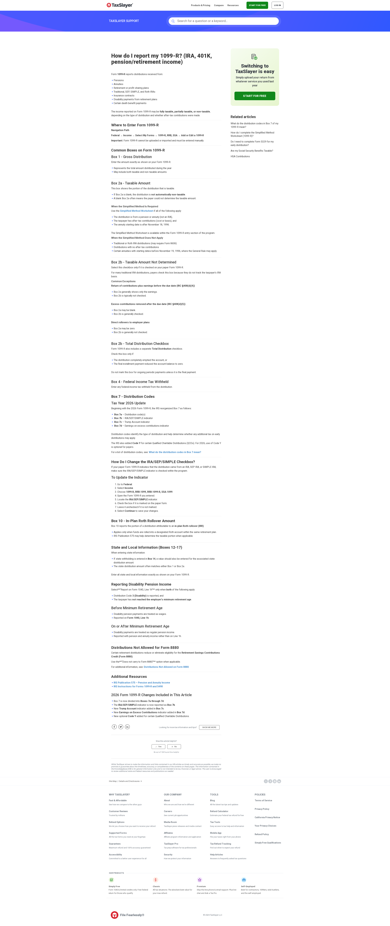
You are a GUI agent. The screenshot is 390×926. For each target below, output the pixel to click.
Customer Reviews (118, 811)
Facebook (114, 726)
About (167, 800)
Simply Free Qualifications (268, 842)
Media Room (170, 822)
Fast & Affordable (118, 800)
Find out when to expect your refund (225, 848)
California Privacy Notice (267, 817)
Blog (212, 800)
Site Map (113, 781)
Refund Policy (262, 834)
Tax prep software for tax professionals (180, 848)
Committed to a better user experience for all (128, 859)
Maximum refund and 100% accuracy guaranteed (130, 848)
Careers (168, 811)
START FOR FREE (257, 5)
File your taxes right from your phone (225, 837)
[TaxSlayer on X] (266, 781)
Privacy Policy (262, 809)
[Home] (120, 5)
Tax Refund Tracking (220, 844)
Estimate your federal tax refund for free (227, 815)
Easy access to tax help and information (227, 826)
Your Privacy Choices (265, 826)
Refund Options (116, 822)
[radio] (158, 746)
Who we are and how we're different (179, 805)
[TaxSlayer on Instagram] (275, 781)
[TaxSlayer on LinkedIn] (279, 781)
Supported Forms (118, 833)
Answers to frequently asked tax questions (228, 859)
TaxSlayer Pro (171, 844)
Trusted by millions (117, 815)
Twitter (121, 726)
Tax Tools (215, 822)
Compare (219, 5)
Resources (233, 5)
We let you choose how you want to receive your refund (132, 826)
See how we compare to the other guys (125, 805)
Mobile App (215, 833)
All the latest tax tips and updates (224, 805)
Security (168, 854)
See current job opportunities (176, 815)
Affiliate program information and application (182, 837)
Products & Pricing (200, 5)
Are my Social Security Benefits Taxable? (252, 150)
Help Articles (216, 854)
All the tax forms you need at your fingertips (127, 837)
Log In (277, 5)
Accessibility (115, 854)
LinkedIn (127, 726)
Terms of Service (263, 800)
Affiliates (168, 833)
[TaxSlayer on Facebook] (270, 781)
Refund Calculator (219, 811)
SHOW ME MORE (209, 727)
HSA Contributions (240, 156)
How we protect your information (177, 859)
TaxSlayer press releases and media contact (183, 826)
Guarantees (115, 844)
